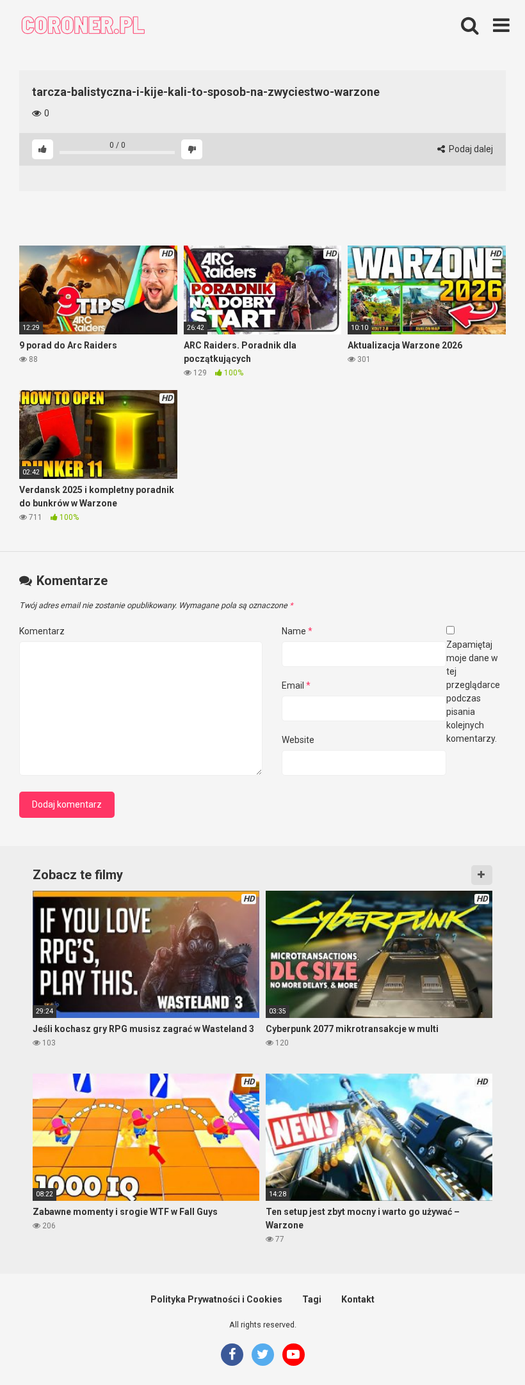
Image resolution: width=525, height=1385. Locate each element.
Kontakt (358, 1299)
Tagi (311, 1299)
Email (296, 685)
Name (297, 631)
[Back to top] (482, 1346)
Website (298, 740)
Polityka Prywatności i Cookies (216, 1299)
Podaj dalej (470, 149)
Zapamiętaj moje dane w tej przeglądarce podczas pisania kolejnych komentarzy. (473, 691)
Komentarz (42, 631)
